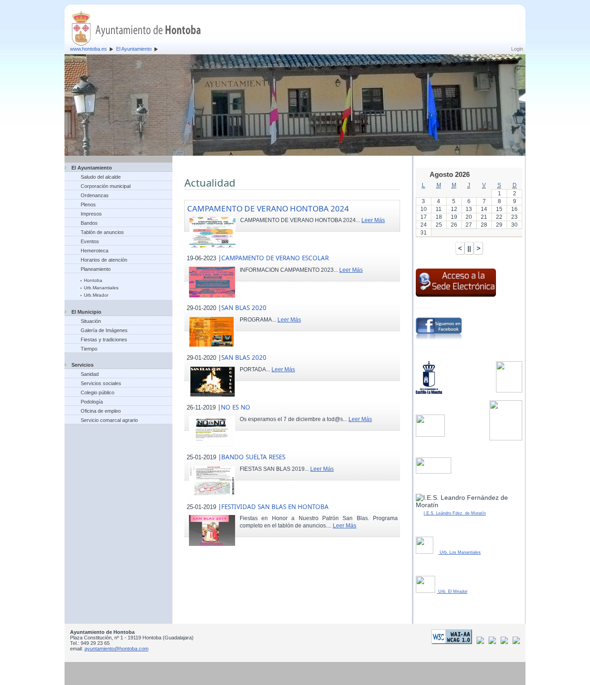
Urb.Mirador (96, 295)
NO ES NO (235, 407)
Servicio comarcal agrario (109, 420)
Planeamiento (96, 269)
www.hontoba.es (88, 49)
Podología (92, 401)
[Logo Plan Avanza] (494, 642)
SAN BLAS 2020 (243, 308)
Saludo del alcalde (101, 177)
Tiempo (89, 348)
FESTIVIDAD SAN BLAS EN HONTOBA (275, 507)
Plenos (88, 204)
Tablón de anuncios (102, 232)
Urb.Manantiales (101, 287)
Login (517, 49)
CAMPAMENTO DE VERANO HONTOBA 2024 (268, 208)
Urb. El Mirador (452, 591)
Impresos (91, 214)
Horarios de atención (104, 260)
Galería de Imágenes (104, 330)
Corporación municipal (105, 186)
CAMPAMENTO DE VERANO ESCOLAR (275, 258)
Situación (91, 321)
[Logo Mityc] (506, 642)
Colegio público (97, 392)
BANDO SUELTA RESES (253, 457)
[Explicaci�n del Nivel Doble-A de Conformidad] (453, 642)
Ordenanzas (95, 195)
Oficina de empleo (101, 411)
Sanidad (90, 374)
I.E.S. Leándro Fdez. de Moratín (455, 513)
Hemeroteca (94, 250)
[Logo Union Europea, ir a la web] (516, 642)
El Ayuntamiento (134, 49)
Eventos (90, 241)
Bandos (89, 223)
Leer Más (373, 220)
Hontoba (93, 280)
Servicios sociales (101, 383)
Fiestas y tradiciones (104, 339)
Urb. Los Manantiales (459, 552)
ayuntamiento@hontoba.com (116, 648)
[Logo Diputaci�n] (482, 642)
